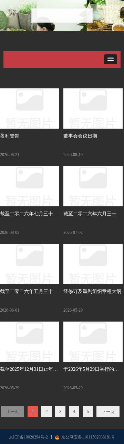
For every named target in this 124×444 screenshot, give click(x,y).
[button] (110, 59)
